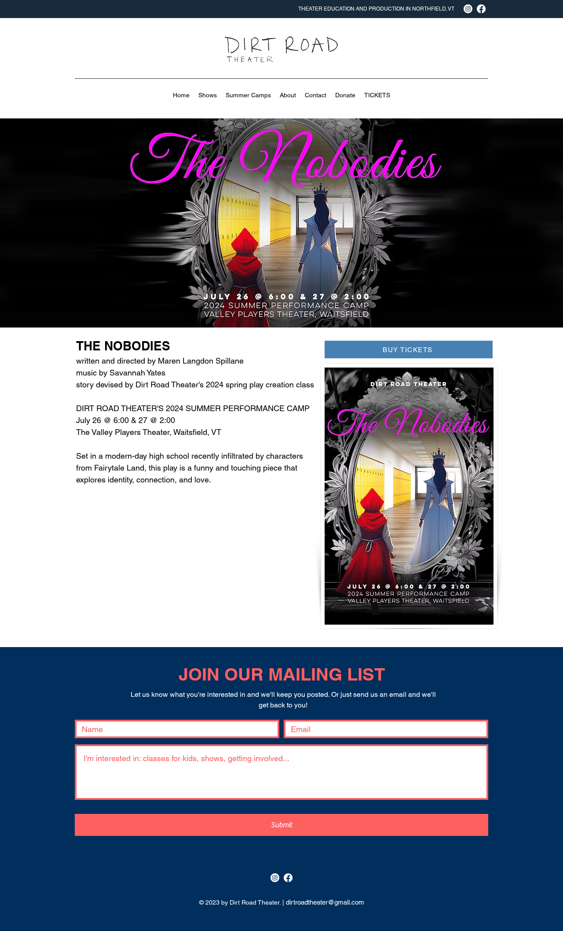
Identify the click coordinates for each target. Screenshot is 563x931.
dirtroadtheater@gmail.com (325, 902)
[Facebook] (288, 877)
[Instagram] (275, 877)
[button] (207, 95)
